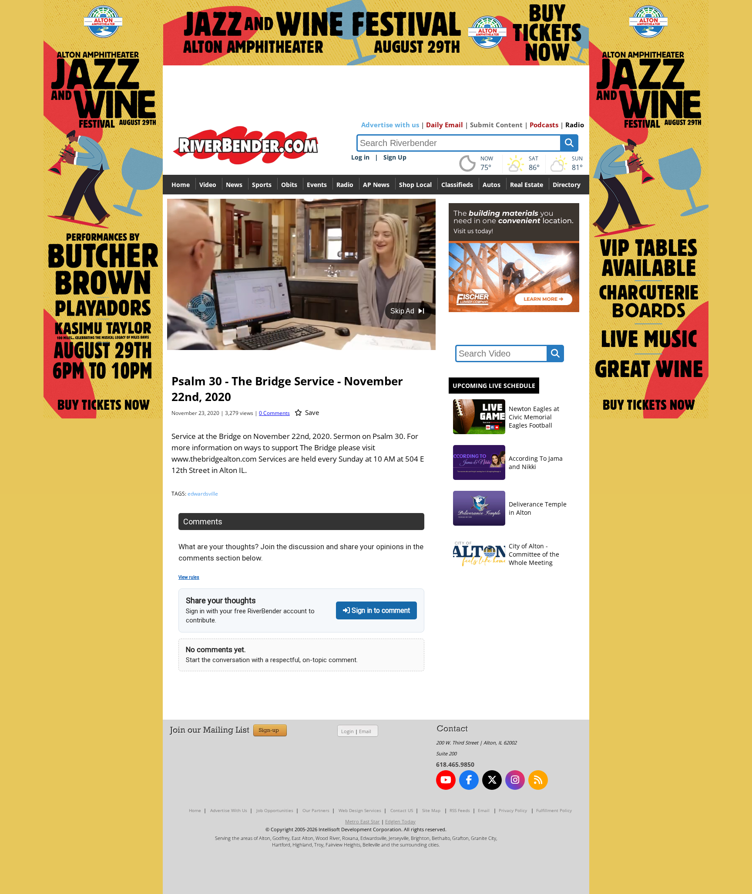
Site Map (431, 810)
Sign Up (394, 157)
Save (311, 412)
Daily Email (444, 124)
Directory (567, 184)
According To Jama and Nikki (536, 462)
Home (180, 184)
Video (207, 184)
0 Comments (274, 413)
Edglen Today (400, 821)
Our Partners (315, 810)
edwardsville (203, 493)
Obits (289, 184)
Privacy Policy (513, 810)
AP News (376, 184)
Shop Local (415, 184)
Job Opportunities (274, 810)
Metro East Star (362, 821)
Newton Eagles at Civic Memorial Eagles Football (534, 417)
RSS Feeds (460, 810)
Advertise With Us (228, 810)
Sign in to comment (380, 610)
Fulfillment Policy (554, 810)
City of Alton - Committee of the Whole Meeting (534, 554)
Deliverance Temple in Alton (538, 508)
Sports (262, 184)
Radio (574, 124)
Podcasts (544, 124)
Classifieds (457, 184)
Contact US (401, 810)
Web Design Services (360, 810)
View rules (188, 577)
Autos (491, 184)
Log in (360, 157)
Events (317, 184)
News (234, 184)
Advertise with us (390, 124)
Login (347, 731)
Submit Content (496, 124)
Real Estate (526, 184)
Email (365, 731)
